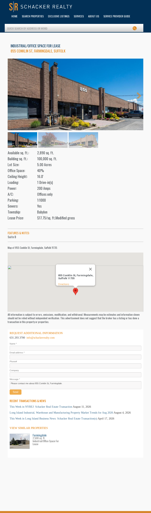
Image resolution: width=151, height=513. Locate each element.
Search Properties (33, 16)
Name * (13, 344)
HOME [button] (14, 16)
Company (14, 370)
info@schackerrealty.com (41, 337)
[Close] (90, 269)
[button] (75, 291)
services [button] (79, 16)
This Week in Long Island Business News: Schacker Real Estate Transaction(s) (53, 418)
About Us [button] (93, 16)
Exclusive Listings (58, 16)
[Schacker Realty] (41, 7)
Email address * (17, 352)
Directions (63, 284)
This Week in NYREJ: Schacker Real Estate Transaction (41, 406)
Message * (15, 379)
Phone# (13, 361)
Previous (13, 94)
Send (15, 391)
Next (137, 94)
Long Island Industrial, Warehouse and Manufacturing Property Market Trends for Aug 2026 (61, 412)
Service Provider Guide (116, 16)
